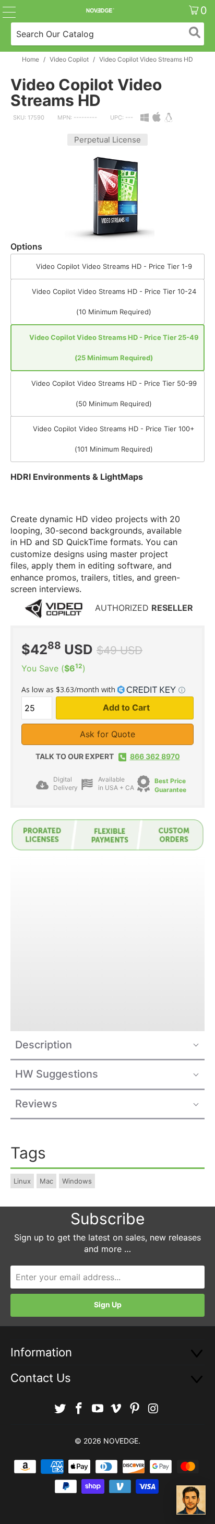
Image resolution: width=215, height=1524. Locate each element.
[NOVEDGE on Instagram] (153, 1409)
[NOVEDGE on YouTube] (97, 1409)
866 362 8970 (155, 756)
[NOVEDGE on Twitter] (60, 1409)
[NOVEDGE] (99, 10)
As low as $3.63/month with (69, 689)
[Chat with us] (191, 1500)
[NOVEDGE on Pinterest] (135, 1409)
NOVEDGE (120, 1440)
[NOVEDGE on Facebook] (79, 1409)
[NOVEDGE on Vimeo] (116, 1409)
